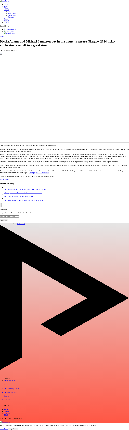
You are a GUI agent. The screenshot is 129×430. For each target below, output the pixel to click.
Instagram (7, 411)
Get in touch (21, 224)
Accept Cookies (13, 429)
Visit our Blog (4, 179)
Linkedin (7, 413)
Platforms (11, 17)
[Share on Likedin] (9, 33)
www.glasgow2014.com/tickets (39, 173)
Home (6, 4)
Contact (6, 22)
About (6, 8)
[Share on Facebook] (10, 29)
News (6, 19)
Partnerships (12, 15)
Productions (12, 13)
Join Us (6, 21)
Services (6, 10)
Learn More (4, 429)
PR (9, 11)
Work (6, 6)
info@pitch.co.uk (9, 380)
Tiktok (6, 415)
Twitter (6, 409)
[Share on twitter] (9, 31)
